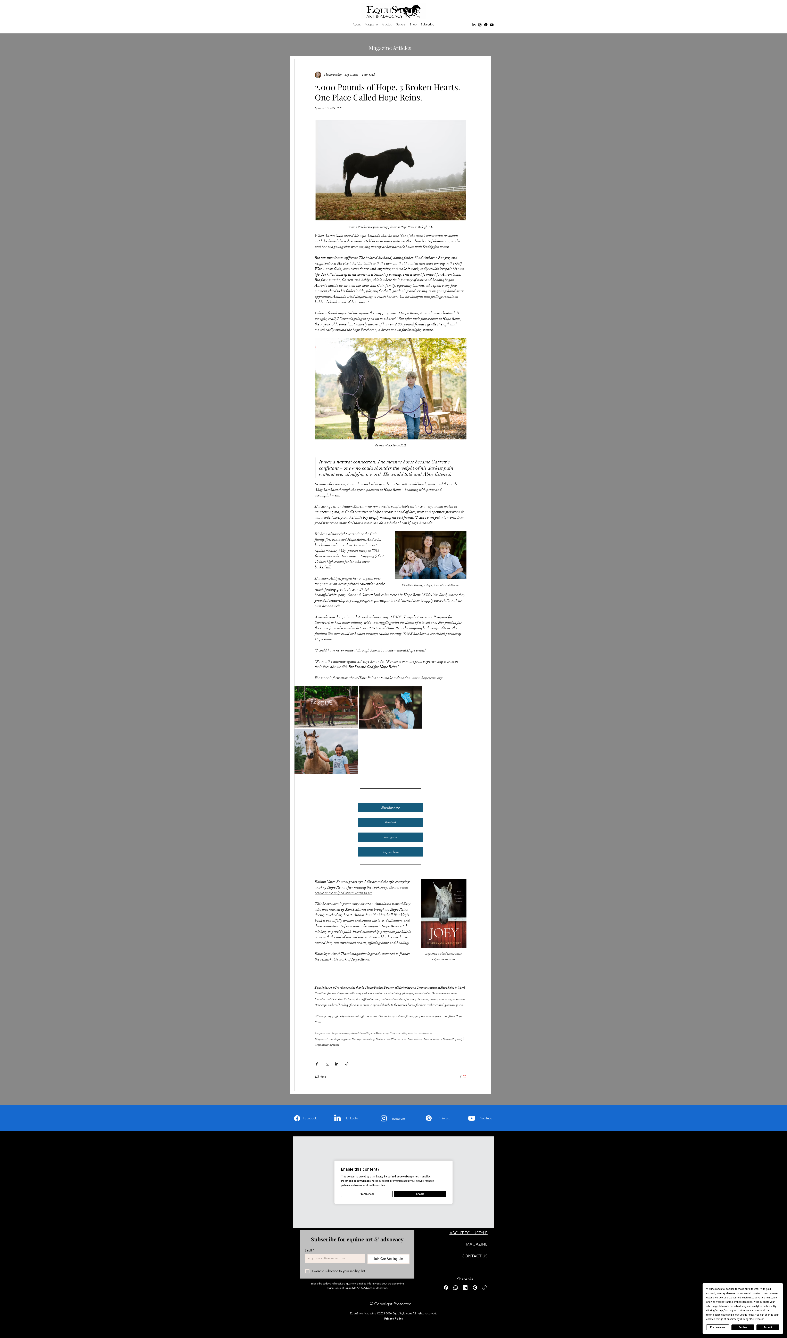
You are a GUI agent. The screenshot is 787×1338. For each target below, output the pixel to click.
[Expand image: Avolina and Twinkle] (417, 692)
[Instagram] (384, 1118)
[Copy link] (484, 1287)
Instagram (398, 1118)
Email (309, 1250)
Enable (420, 1194)
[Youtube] (472, 1118)
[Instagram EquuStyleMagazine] (480, 25)
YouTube (486, 1118)
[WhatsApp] (455, 1287)
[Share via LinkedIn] (337, 1064)
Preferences (717, 1327)
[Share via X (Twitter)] (327, 1064)
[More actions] (464, 74)
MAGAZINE (477, 1244)
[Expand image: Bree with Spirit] (352, 735)
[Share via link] (347, 1064)
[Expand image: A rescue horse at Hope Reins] (352, 692)
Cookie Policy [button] (746, 1314)
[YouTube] (492, 25)
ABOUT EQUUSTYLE (468, 1232)
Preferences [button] (756, 1319)
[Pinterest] (429, 1118)
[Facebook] (486, 25)
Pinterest (444, 1118)
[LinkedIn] (474, 25)
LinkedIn (352, 1118)
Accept (768, 1327)
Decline (742, 1327)
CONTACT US (475, 1256)
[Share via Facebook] (317, 1064)
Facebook (310, 1118)
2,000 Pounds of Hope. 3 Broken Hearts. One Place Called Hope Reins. (387, 92)
